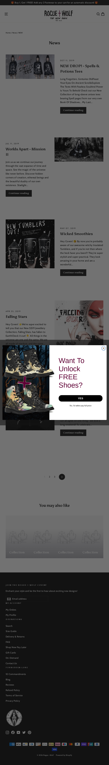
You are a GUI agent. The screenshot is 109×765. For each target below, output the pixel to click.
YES (80, 398)
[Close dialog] (103, 348)
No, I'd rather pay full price (81, 406)
